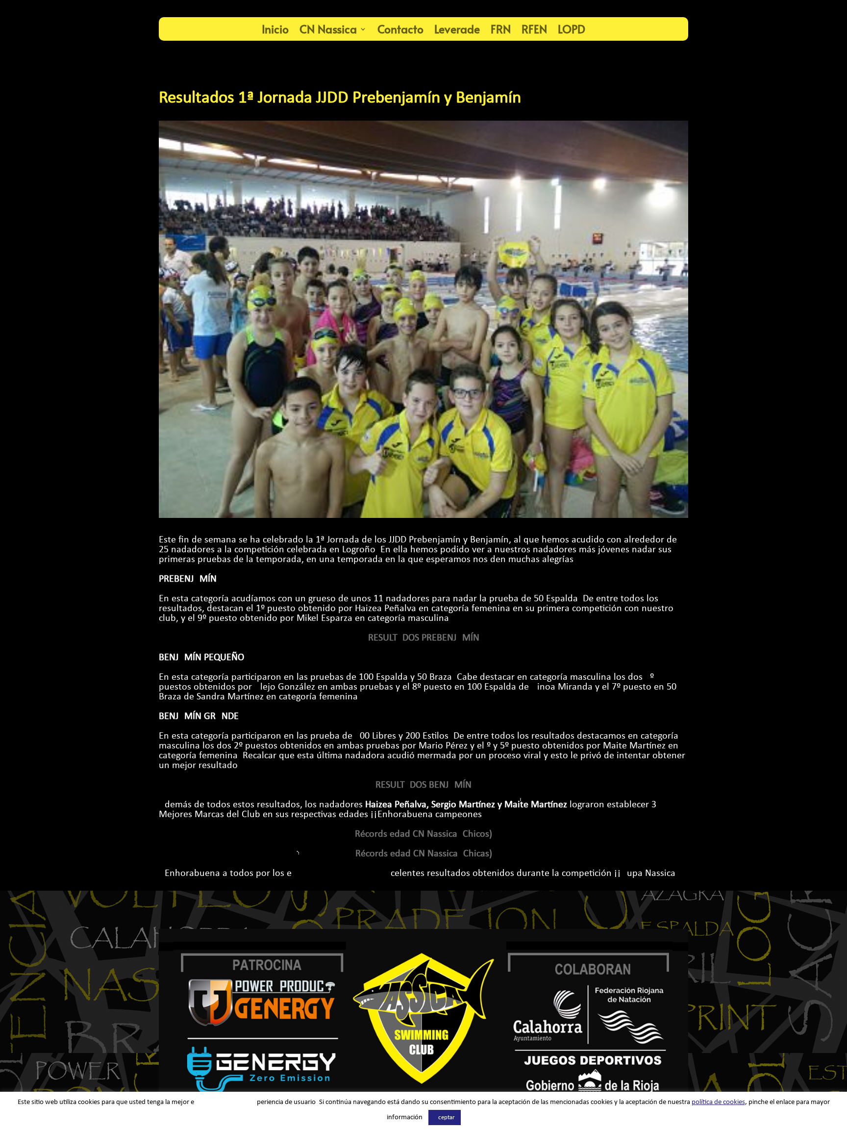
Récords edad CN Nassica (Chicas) (423, 854)
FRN (501, 28)
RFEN (534, 28)
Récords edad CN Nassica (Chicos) (423, 834)
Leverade (457, 28)
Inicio (275, 28)
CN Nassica (328, 28)
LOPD (571, 28)
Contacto (400, 28)
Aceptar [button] (444, 1117)
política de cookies (718, 1102)
